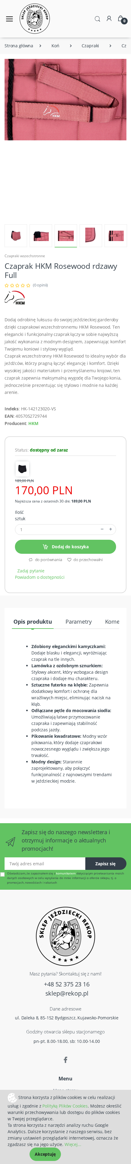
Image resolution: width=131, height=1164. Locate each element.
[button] (97, 18)
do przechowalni (88, 559)
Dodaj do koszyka (70, 547)
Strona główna (19, 46)
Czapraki (90, 46)
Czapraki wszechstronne (25, 255)
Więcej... (73, 1144)
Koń (55, 46)
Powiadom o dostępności (40, 577)
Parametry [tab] (79, 621)
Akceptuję (45, 1154)
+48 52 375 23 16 (67, 984)
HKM (33, 423)
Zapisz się (105, 864)
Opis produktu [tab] (32, 621)
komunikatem (65, 873)
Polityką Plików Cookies (65, 1106)
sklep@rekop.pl (66, 993)
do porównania (48, 559)
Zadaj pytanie (30, 571)
